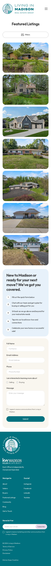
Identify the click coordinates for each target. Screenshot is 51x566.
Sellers (5, 488)
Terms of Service (8, 546)
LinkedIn (27, 493)
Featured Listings (9, 497)
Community (7, 502)
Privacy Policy (8, 550)
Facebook (27, 488)
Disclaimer (6, 553)
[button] (46, 9)
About (5, 484)
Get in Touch (7, 511)
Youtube (27, 497)
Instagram (27, 484)
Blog (4, 507)
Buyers (5, 493)
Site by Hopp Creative (10, 560)
